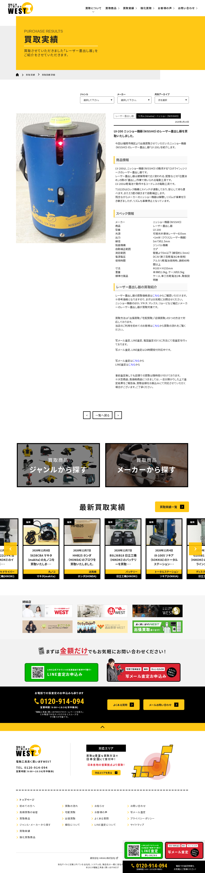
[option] (41, 548)
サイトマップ (137, 824)
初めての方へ (27, 806)
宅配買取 (70, 812)
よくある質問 (120, 705)
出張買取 (70, 818)
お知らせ (99, 806)
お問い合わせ (186, 8)
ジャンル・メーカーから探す (35, 824)
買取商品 (111, 8)
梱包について (72, 824)
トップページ (27, 799)
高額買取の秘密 (29, 812)
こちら (156, 295)
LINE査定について (105, 824)
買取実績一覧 (168, 507)
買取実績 (128, 8)
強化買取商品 (27, 837)
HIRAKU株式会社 (107, 858)
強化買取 (146, 8)
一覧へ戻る (102, 415)
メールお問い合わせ (160, 705)
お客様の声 (165, 8)
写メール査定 (138, 812)
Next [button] (195, 548)
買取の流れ (71, 806)
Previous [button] (10, 548)
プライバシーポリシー (142, 818)
